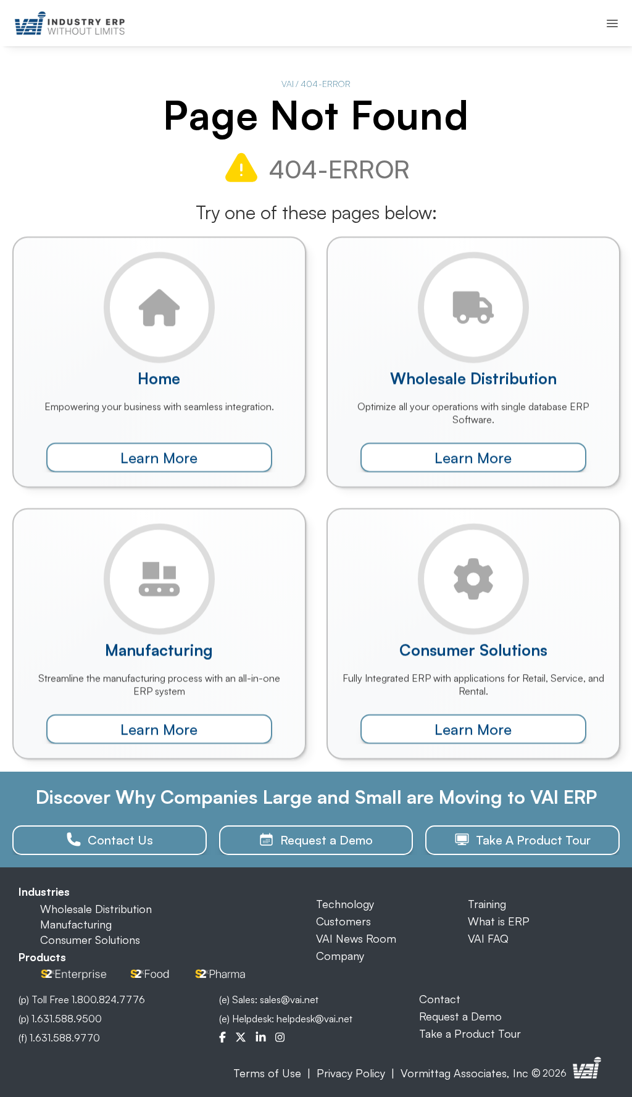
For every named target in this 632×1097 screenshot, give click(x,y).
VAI (287, 83)
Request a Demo (460, 1016)
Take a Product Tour (470, 1033)
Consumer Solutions (90, 939)
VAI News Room (356, 938)
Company (340, 955)
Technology (345, 904)
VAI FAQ (488, 938)
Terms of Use (267, 1073)
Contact (439, 999)
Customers (343, 921)
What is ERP (499, 921)
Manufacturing (76, 924)
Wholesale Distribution (96, 909)
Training (487, 904)
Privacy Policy (351, 1073)
